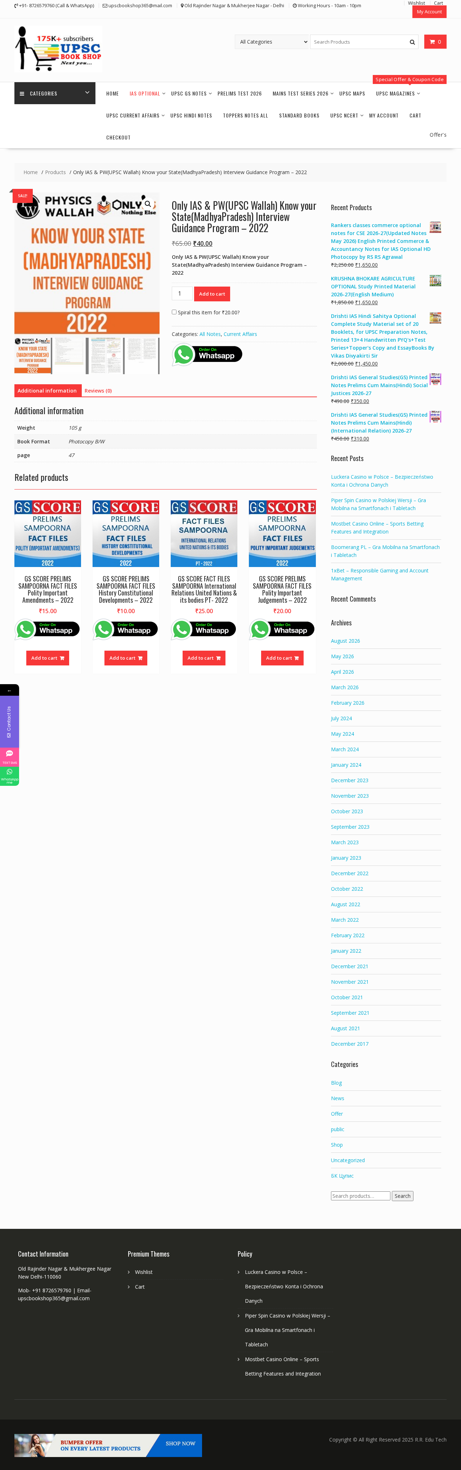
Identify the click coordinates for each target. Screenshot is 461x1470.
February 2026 (347, 702)
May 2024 (342, 733)
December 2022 (349, 873)
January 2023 (346, 857)
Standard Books (299, 115)
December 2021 (349, 966)
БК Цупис (342, 1175)
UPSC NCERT (344, 115)
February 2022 (347, 935)
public (337, 1129)
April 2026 (342, 671)
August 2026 (345, 640)
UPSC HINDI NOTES (191, 115)
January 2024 (346, 764)
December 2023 (349, 780)
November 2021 (350, 981)
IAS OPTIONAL (145, 93)
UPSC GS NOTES (189, 93)
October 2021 (347, 997)
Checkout (118, 137)
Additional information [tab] (47, 390)
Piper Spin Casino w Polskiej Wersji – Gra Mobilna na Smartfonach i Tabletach (287, 1330)
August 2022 (345, 904)
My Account (429, 11)
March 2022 (345, 919)
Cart (415, 115)
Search (403, 1195)
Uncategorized (348, 1160)
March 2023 (345, 842)
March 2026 (345, 687)
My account (384, 115)
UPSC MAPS (352, 93)
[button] (148, 204)
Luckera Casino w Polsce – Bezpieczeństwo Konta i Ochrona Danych (284, 1286)
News (337, 1098)
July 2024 (341, 718)
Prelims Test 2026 (240, 93)
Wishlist (144, 1271)
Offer (337, 1113)
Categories (43, 93)
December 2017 (349, 1043)
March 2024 (345, 749)
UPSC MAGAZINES (395, 93)
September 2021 (350, 1012)
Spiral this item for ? (208, 312)
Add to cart (212, 294)
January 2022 (346, 950)
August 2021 (345, 1028)
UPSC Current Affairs (133, 115)
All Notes (210, 334)
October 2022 (347, 888)
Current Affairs (240, 334)
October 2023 (347, 811)
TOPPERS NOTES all (245, 115)
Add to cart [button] (44, 658)
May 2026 (342, 656)
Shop (337, 1144)
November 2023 (350, 795)
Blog (336, 1082)
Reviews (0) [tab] (98, 390)
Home (112, 93)
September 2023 (350, 826)
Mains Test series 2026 (300, 93)
